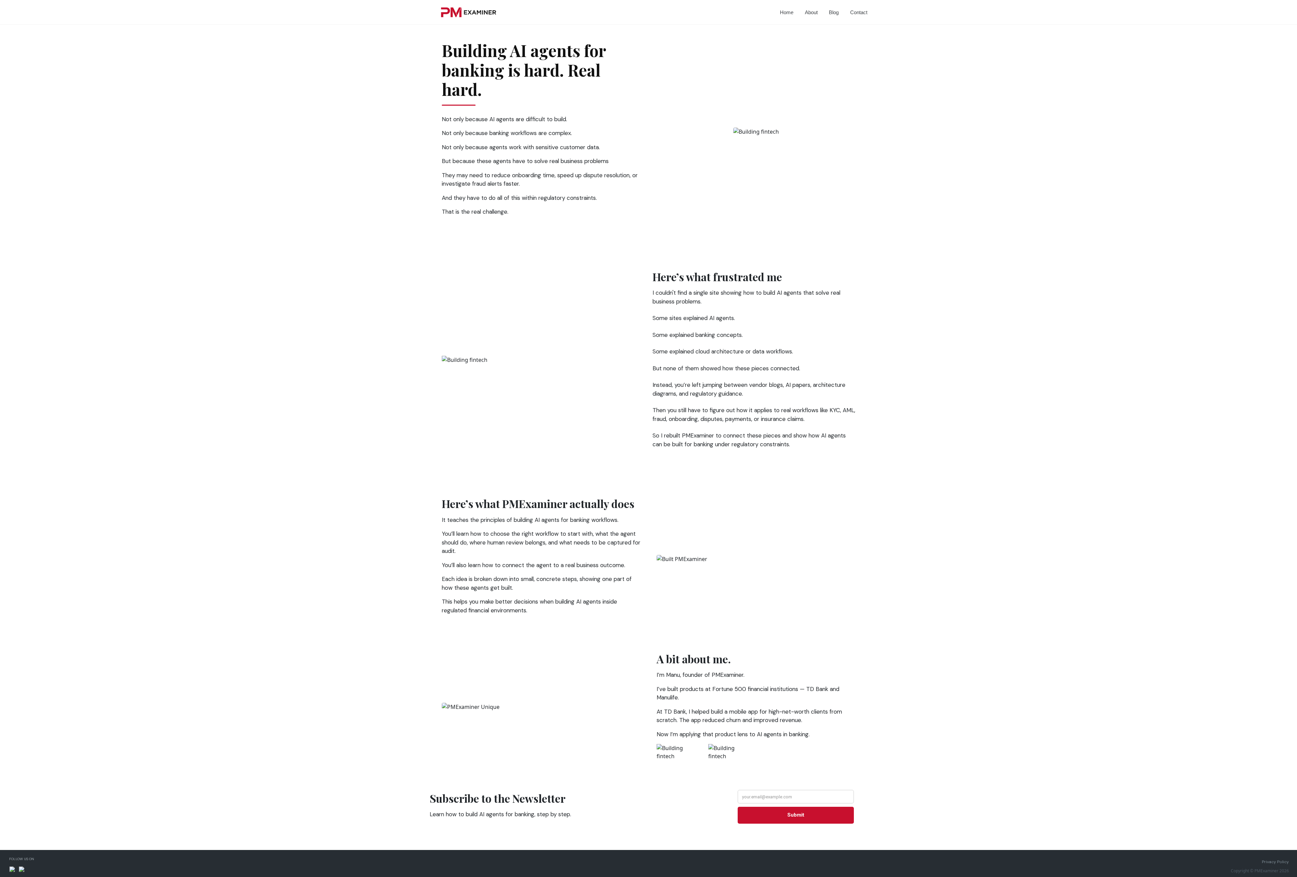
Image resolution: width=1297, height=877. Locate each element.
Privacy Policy (1275, 862)
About (811, 12)
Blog (834, 12)
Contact (858, 12)
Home (786, 12)
